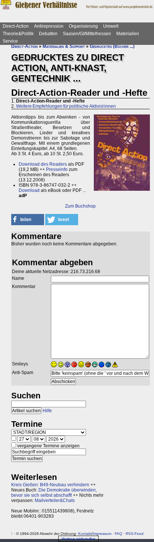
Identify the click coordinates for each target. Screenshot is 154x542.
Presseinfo (57, 169)
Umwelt (110, 26)
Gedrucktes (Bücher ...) (112, 46)
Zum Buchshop (80, 206)
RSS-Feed (135, 534)
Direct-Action (16, 26)
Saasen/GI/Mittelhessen (87, 33)
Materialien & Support (64, 46)
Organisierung (83, 26)
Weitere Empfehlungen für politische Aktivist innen (66, 106)
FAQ (118, 534)
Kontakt (85, 534)
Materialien (127, 33)
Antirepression (49, 26)
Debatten (48, 33)
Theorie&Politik (18, 33)
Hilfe (47, 410)
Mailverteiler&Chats (55, 500)
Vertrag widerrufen (78, 539)
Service (10, 41)
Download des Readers (43, 164)
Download (29, 190)
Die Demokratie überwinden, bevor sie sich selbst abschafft (54, 492)
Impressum (102, 534)
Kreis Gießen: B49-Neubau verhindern (50, 484)
